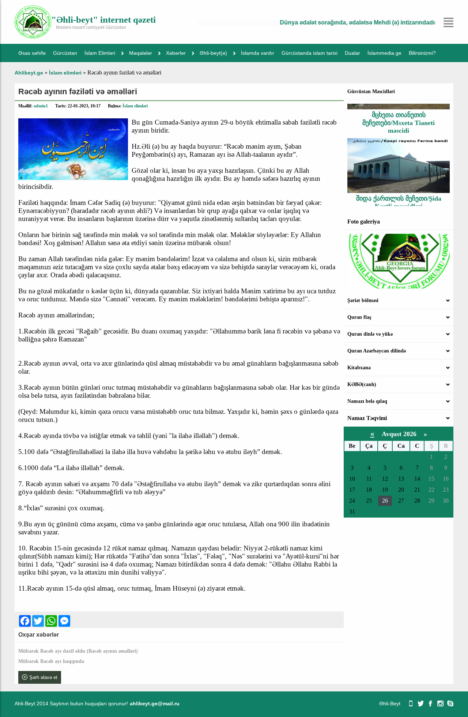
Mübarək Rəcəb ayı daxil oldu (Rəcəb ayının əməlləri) (78, 651)
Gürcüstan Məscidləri (371, 91)
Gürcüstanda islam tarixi (309, 53)
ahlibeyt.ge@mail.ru (155, 703)
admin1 (41, 105)
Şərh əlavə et (43, 677)
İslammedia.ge (384, 53)
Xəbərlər (176, 53)
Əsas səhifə (32, 53)
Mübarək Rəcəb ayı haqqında (51, 661)
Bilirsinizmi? (422, 53)
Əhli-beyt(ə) (213, 53)
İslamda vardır (257, 53)
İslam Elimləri (99, 53)
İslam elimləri (135, 105)
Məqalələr (140, 53)
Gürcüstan (65, 53)
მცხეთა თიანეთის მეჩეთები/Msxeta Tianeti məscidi (398, 114)
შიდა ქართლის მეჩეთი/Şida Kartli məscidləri (398, 194)
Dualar (352, 53)
